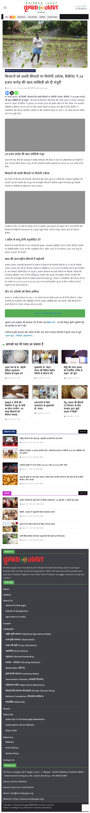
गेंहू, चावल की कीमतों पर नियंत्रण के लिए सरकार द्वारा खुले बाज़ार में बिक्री (73, 407)
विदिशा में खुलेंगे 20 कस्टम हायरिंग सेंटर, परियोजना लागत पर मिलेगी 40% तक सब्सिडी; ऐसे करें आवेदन (52, 452)
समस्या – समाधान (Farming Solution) (23, 662)
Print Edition (12, 748)
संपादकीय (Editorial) (15, 702)
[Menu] (5, 7)
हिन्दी (84, 6)
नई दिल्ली (32, 88)
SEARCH (7, 595)
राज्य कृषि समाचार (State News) (20, 639)
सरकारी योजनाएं (52, 17)
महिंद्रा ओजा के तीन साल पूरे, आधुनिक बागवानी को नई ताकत (41, 438)
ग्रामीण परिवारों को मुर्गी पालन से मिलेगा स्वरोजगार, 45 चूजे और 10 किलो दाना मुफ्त (49, 500)
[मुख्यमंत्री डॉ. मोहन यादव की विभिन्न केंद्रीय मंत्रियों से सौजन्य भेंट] (45, 351)
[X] (12, 93)
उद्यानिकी (42, 17)
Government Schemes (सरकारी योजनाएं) (25, 679)
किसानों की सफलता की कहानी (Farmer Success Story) (30, 691)
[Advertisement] (45, 135)
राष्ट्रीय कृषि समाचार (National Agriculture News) (20, 71)
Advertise (8, 737)
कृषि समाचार (21, 17)
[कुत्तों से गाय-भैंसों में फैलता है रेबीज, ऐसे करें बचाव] (10, 526)
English (79, 6)
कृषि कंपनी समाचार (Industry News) (22, 674)
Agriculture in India (16, 617)
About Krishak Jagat (16, 605)
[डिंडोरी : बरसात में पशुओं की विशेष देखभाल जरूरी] (10, 514)
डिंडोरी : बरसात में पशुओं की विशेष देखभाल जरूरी (37, 512)
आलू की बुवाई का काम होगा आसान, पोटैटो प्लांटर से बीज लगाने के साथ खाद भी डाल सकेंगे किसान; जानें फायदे (51, 478)
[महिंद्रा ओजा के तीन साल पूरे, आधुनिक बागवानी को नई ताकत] (10, 441)
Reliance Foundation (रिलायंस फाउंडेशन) (25, 696)
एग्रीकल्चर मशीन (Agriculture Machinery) (25, 685)
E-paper (7, 623)
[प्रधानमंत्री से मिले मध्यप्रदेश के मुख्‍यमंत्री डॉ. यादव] (45, 387)
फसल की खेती (32, 17)
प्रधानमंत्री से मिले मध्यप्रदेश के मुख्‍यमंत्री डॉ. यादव (44, 406)
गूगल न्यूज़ (9, 336)
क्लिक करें (51, 322)
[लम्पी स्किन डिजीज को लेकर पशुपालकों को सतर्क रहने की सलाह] (10, 538)
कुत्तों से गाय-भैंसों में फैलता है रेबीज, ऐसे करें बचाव (37, 524)
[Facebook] (7, 93)
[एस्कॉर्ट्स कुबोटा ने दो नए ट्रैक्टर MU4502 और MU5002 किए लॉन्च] (10, 467)
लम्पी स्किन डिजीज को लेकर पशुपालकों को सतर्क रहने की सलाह (42, 536)
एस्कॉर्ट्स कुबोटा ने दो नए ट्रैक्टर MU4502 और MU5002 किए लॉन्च (43, 465)
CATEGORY (8, 629)
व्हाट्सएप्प (27, 336)
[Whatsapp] (16, 93)
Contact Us (9, 760)
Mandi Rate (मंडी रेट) (15, 668)
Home (6, 589)
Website (10, 742)
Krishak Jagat (42, 88)
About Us (8, 600)
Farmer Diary (12, 753)
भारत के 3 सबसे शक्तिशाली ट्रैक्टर (48, 313)
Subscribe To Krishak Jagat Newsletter (25, 719)
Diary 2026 (11, 730)
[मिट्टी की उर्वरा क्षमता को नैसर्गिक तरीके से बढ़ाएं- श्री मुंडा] (75, 351)
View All (83, 431)
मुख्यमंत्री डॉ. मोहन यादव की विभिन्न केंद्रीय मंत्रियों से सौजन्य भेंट (44, 370)
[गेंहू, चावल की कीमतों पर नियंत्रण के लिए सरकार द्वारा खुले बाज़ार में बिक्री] (75, 387)
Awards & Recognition (17, 611)
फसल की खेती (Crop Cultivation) (21, 645)
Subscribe (8, 714)
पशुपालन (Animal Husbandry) (20, 656)
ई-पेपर (13, 17)
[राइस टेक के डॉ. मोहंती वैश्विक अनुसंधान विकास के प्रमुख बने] (16, 351)
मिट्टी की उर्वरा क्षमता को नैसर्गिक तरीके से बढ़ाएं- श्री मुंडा (73, 370)
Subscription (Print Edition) (20, 725)
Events (6, 709)
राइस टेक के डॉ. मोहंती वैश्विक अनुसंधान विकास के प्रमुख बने (15, 370)
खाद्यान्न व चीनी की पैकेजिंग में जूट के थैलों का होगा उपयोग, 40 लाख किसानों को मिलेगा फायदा (15, 409)
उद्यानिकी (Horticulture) (17, 651)
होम (7, 17)
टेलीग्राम (19, 336)
